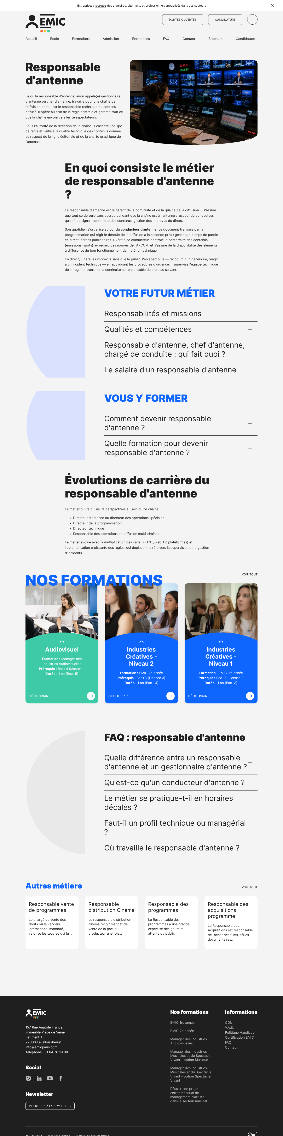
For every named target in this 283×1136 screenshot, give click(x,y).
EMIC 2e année (182, 1031)
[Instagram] (28, 1078)
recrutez (100, 5)
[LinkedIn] (39, 1078)
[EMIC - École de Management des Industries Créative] (45, 24)
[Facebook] (61, 1078)
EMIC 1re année (182, 1022)
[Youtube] (50, 1078)
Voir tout (250, 574)
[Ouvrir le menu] (252, 19)
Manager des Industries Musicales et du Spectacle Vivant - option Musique (190, 1055)
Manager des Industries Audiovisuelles (188, 1041)
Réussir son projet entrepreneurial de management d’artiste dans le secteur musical (188, 1095)
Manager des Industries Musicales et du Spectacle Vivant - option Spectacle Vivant (190, 1074)
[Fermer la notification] (273, 6)
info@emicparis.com (41, 1047)
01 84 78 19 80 (56, 1052)
